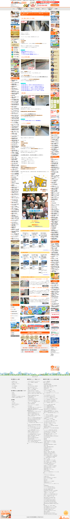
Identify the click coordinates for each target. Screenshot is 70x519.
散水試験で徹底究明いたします (32, 396)
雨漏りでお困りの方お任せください (32, 387)
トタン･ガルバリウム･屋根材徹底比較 (15, 200)
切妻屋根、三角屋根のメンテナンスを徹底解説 (15, 153)
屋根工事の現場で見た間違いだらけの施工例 (55, 224)
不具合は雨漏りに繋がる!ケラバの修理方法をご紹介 (50, 431)
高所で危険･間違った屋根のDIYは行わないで (49, 463)
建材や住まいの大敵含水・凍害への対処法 (15, 161)
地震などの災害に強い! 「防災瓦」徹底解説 (55, 222)
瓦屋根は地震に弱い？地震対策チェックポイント (55, 219)
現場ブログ (24, 11)
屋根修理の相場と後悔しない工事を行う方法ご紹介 (34, 411)
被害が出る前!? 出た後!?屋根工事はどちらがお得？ (55, 254)
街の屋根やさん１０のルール (15, 383)
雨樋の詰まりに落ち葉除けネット (32, 436)
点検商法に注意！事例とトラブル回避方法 (33, 390)
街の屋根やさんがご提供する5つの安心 (20, 9)
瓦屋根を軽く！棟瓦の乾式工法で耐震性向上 (49, 452)
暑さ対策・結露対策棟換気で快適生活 (49, 446)
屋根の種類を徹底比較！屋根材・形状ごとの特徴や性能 (51, 411)
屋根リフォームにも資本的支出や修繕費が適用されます (35, 417)
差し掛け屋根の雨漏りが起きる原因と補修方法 (15, 155)
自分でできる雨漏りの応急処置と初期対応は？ (55, 232)
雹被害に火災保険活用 (47, 511)
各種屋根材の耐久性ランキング (48, 482)
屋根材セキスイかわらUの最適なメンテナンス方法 (55, 195)
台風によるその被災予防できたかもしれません (55, 209)
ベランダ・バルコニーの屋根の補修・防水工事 (34, 401)
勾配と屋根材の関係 (15, 163)
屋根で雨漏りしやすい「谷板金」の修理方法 (15, 167)
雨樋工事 (55, 62)
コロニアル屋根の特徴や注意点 (54, 182)
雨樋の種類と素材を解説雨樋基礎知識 (15, 232)
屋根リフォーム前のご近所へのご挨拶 (54, 248)
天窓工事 (55, 80)
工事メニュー (44, 8)
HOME (21, 11)
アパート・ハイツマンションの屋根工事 (55, 300)
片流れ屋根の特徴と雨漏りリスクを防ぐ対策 (15, 150)
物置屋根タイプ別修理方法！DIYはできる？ (55, 283)
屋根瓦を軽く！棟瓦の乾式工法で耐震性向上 (55, 217)
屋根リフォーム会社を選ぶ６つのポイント (55, 205)
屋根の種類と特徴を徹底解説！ (15, 80)
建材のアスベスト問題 (15, 175)
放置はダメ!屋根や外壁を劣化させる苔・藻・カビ (15, 190)
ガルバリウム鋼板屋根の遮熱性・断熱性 (55, 143)
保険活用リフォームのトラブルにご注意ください (55, 269)
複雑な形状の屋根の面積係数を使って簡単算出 (15, 147)
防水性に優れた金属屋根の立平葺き (48, 489)
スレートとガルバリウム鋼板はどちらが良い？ (55, 135)
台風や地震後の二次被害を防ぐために (55, 215)
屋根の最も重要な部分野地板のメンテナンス (15, 179)
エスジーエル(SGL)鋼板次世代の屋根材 (15, 204)
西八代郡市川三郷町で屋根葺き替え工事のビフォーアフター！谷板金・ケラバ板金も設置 (32, 90)
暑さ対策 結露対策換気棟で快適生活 (15, 159)
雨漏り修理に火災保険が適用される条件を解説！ (55, 234)
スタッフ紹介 (14, 309)
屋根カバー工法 (56, 55)
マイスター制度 (14, 388)
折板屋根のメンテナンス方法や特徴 (48, 418)
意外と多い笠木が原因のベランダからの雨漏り (15, 102)
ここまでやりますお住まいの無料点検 (50, 9)
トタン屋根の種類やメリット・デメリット (55, 184)
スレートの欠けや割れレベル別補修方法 (55, 180)
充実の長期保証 (14, 387)
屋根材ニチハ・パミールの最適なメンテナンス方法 (55, 193)
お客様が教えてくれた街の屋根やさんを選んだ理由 (18, 396)
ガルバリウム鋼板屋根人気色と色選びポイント (55, 145)
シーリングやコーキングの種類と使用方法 (15, 136)
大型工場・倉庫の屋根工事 (31, 403)
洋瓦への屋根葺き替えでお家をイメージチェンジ (15, 194)
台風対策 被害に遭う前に (31, 397)
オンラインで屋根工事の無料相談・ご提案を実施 (55, 244)
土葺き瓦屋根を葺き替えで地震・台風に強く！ (15, 127)
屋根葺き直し (56, 69)
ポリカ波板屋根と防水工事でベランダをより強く (55, 289)
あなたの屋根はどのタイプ (47, 383)
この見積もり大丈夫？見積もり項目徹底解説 (55, 252)
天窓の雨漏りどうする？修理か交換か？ (15, 225)
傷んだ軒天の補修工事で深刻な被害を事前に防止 (15, 104)
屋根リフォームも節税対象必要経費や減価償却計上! (55, 306)
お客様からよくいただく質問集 (48, 389)
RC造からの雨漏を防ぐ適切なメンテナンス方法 (50, 462)
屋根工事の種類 (54, 48)
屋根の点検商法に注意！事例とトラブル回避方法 (55, 260)
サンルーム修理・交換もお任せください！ (55, 285)
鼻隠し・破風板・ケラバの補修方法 (15, 97)
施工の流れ (38, 8)
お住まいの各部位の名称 (15, 82)
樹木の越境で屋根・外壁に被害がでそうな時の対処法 (55, 267)
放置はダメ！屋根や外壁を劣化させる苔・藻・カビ (50, 495)
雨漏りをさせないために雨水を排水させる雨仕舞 (15, 165)
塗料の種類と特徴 (55, 314)
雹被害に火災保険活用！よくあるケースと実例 (55, 236)
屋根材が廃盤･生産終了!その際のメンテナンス (15, 192)
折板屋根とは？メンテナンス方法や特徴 (55, 186)
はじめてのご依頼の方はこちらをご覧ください (34, 381)
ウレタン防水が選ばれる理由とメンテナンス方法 (15, 109)
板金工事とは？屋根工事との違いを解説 (15, 91)
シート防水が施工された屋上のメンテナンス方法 (15, 111)
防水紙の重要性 (14, 177)
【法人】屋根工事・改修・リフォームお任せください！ (35, 407)
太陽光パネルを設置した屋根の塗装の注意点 (55, 188)
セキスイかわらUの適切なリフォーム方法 (49, 390)
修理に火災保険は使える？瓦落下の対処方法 (55, 213)
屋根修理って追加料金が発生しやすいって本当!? (55, 265)
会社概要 (56, 8)
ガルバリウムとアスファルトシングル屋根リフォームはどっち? (15, 197)
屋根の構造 (13, 95)
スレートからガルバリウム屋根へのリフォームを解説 (55, 137)
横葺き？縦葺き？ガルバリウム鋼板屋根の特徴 (55, 149)
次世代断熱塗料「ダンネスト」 (54, 228)
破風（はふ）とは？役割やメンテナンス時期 (15, 238)
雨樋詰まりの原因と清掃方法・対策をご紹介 (33, 435)
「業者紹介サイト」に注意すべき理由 (55, 271)
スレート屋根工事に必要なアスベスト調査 (49, 457)
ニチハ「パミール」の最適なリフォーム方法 (49, 391)
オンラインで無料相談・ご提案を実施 (33, 382)
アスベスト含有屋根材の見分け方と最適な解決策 (15, 173)
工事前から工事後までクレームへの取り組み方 (55, 250)
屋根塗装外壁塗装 (55, 77)
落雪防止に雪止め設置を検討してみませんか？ (34, 430)
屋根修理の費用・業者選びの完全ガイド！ (15, 84)
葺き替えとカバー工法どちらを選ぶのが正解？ (55, 172)
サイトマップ (14, 320)
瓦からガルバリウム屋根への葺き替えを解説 (55, 139)
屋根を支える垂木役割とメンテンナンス (15, 213)
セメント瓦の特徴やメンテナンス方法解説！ (15, 122)
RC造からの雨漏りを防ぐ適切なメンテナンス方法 (15, 218)
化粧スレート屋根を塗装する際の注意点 (54, 191)
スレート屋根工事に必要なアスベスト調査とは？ (15, 234)
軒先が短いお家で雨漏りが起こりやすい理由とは (15, 171)
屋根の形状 (13, 148)
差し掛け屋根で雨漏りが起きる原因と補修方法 (50, 501)
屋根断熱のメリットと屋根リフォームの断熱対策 (15, 229)
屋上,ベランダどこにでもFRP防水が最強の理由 (15, 115)
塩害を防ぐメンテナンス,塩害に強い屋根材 (15, 187)
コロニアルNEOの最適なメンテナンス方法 (55, 197)
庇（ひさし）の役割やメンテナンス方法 (15, 220)
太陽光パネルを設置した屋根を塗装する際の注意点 (34, 440)
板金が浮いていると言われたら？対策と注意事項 (55, 262)
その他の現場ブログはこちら (46, 304)
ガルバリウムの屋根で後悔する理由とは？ (15, 202)
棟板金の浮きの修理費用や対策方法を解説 (15, 93)
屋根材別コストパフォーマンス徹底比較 (15, 183)
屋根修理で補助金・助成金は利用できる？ (55, 238)
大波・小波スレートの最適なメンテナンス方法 (15, 131)
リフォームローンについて (31, 416)
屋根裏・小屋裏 (14, 157)
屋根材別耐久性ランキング (14, 185)
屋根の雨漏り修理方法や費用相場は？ (15, 216)
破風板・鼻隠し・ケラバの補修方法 (48, 424)
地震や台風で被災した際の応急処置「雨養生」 (15, 140)
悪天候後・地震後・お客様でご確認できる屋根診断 (50, 385)
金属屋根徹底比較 (46, 485)
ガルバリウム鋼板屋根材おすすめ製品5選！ (55, 147)
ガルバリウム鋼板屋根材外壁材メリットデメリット (55, 152)
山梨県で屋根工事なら (15, 313)
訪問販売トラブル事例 (55, 258)
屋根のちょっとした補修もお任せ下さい (33, 388)
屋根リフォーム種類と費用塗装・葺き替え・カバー (55, 176)
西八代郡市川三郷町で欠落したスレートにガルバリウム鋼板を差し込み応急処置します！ (32, 86)
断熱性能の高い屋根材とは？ (14, 227)
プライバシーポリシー (15, 315)
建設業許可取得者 (14, 311)
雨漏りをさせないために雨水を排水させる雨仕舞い (50, 502)
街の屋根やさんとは (14, 381)
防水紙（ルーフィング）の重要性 (48, 478)
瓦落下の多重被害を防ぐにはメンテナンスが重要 (55, 211)
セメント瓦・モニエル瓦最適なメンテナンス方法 (15, 124)
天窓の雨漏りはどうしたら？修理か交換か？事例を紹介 (51, 425)
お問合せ (13, 406)
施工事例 (25, 8)
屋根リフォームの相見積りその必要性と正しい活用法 (55, 246)
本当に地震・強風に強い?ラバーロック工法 (15, 143)
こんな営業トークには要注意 (55, 256)
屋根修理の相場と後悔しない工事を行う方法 (55, 163)
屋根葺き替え (56, 51)
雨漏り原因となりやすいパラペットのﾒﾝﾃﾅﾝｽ (15, 113)
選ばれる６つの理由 (14, 382)
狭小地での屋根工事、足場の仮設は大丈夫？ (49, 396)
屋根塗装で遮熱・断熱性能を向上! (55, 230)
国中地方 (13, 332)
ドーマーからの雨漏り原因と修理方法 (15, 222)
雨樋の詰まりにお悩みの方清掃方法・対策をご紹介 (55, 292)
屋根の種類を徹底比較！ (53, 174)
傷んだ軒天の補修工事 (47, 470)
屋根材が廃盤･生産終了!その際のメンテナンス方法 (50, 433)
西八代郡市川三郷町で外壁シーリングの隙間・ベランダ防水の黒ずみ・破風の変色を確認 (32, 87)
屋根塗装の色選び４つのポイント (54, 226)
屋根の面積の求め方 (46, 443)
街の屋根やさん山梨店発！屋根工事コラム (17, 397)
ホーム (14, 8)
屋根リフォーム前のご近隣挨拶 (32, 389)
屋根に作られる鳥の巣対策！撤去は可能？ (33, 437)
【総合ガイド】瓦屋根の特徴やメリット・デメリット (51, 410)
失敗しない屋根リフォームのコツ (55, 161)
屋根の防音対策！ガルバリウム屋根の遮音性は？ (55, 154)
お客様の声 (32, 8)
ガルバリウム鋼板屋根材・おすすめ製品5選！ (50, 399)
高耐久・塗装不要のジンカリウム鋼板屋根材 (15, 209)
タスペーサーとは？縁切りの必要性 (15, 106)
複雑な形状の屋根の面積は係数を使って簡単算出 (50, 444)
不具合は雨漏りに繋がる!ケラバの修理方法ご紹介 (15, 99)
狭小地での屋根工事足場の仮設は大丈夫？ (55, 199)
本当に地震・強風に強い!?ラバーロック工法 (49, 498)
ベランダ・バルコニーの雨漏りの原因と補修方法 (15, 120)
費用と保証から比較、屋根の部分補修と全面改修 (55, 167)
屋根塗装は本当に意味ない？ (14, 86)
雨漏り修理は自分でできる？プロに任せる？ (15, 89)
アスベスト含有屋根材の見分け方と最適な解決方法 (50, 456)
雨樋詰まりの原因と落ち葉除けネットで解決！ (55, 294)
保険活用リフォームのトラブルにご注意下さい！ (50, 491)
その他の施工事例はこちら (46, 274)
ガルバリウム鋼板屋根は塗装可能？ (55, 141)
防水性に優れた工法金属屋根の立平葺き (15, 138)
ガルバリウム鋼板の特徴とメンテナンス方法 (15, 206)
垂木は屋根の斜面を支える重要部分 (32, 421)
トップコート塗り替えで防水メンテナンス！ (15, 236)
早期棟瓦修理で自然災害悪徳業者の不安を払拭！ (15, 129)
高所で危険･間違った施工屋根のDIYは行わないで (15, 211)
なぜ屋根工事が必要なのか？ (55, 159)
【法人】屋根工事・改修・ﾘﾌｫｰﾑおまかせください (55, 304)
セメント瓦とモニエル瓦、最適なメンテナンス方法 (50, 420)
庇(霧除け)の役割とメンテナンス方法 (14, 134)
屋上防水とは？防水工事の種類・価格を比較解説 (15, 118)
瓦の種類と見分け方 (15, 169)
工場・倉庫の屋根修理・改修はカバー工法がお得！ (55, 287)
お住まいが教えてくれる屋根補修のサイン (55, 169)
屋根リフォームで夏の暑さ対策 (32, 402)
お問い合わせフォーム (38, 226)
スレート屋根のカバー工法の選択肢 (55, 178)
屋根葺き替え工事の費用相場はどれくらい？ (55, 165)
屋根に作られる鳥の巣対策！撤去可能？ (55, 296)
